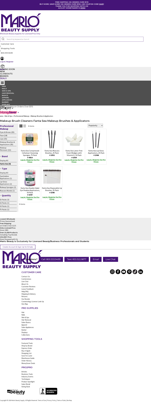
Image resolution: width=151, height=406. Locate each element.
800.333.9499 (7, 53)
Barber (24, 330)
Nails (23, 315)
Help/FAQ (24, 291)
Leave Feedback (27, 289)
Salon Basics (26, 322)
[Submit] (3, 39)
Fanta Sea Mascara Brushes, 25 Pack (52, 152)
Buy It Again (25, 351)
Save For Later (26, 356)
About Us (24, 284)
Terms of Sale (61, 400)
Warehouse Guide (27, 358)
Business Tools (27, 374)
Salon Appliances (27, 327)
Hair (22, 312)
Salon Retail (25, 384)
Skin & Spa (25, 317)
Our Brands (25, 299)
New (2, 71)
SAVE (101, 4)
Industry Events (27, 376)
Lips (1, 139)
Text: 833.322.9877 (76, 259)
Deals (3, 78)
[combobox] (71, 39)
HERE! (82, 8)
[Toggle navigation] (2, 83)
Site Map (24, 304)
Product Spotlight (28, 382)
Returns (24, 296)
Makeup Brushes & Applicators (7, 143)
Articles (24, 372)
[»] (5, 109)
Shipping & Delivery (28, 294)
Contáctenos (26, 279)
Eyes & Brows (5, 132)
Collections (25, 335)
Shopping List (26, 353)
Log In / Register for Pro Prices (30, 161)
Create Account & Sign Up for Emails (18, 247)
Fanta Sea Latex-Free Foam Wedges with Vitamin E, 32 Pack (74, 154)
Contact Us (25, 276)
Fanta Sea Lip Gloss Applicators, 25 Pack (96, 152)
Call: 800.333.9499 (50, 259)
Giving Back (25, 386)
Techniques (25, 379)
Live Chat (110, 259)
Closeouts (6, 74)
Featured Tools (27, 343)
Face (2, 135)
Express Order (26, 348)
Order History (26, 361)
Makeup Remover (3, 149)
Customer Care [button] (7, 44)
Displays (6, 104)
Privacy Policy (51, 400)
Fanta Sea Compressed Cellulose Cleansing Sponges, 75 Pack (30, 154)
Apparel (24, 325)
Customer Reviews (28, 286)
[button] (71, 60)
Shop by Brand (26, 346)
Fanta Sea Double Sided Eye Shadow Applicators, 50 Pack (30, 191)
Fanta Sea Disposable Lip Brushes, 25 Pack (52, 190)
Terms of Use (42, 400)
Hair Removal (26, 320)
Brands (4, 76)
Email (96, 259)
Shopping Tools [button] (8, 48)
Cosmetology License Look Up (32, 301)
